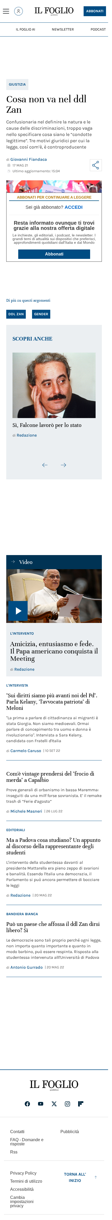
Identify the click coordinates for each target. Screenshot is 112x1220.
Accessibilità (22, 1186)
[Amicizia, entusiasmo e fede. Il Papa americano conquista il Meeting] (54, 593)
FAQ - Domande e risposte (26, 1139)
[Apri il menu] (6, 11)
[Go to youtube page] (40, 1101)
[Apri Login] (18, 11)
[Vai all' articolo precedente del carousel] (45, 462)
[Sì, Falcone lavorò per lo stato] (54, 384)
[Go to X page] (54, 1101)
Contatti (17, 1129)
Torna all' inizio (75, 1174)
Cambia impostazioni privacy (22, 1199)
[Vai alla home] (54, 11)
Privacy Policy (23, 1170)
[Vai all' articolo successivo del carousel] (63, 462)
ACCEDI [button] (74, 207)
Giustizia (17, 84)
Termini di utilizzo (26, 1178)
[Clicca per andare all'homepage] (54, 1083)
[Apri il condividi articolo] (96, 165)
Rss (13, 1149)
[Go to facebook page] (27, 1101)
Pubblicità (69, 1129)
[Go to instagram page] (67, 1101)
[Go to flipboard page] (80, 1101)
